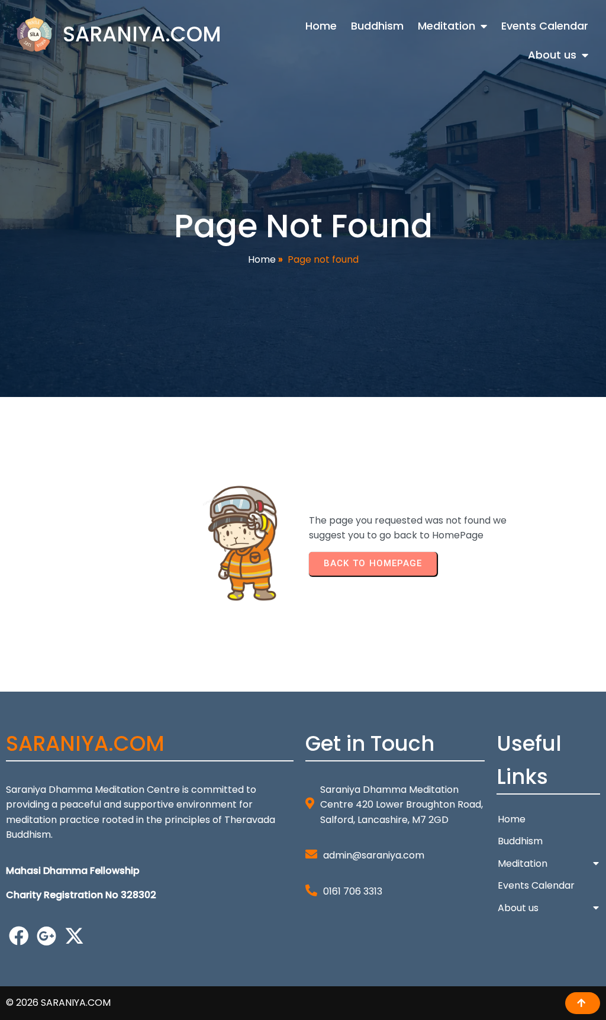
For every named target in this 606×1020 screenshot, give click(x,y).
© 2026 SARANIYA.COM (58, 1002)
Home (262, 259)
